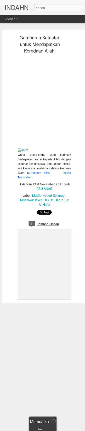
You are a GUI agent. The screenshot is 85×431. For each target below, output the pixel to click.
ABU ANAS (44, 188)
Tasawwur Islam (31, 200)
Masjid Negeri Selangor (49, 195)
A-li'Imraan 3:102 (39, 173)
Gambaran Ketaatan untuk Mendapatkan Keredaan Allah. (39, 44)
